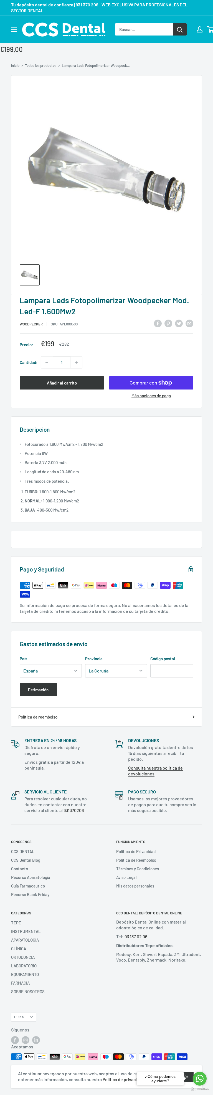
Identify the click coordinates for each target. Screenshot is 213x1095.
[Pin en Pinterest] (168, 323)
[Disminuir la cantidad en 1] (47, 362)
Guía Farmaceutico (28, 885)
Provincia (94, 658)
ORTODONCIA (23, 957)
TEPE (16, 922)
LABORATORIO (24, 965)
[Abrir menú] (14, 29)
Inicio (15, 65)
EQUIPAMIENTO (25, 974)
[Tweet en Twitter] (179, 323)
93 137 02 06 (136, 936)
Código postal (162, 658)
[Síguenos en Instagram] (25, 1040)
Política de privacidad (123, 1079)
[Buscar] (180, 29)
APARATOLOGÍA (25, 939)
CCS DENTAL (22, 851)
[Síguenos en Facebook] (15, 1040)
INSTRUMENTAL (26, 931)
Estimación (38, 689)
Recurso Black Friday (30, 894)
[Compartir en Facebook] (158, 323)
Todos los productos (40, 65)
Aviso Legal (126, 877)
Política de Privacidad (136, 851)
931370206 (74, 810)
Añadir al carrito (62, 382)
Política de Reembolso (136, 860)
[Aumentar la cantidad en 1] (76, 362)
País (23, 658)
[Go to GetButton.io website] (200, 1089)
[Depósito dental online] (63, 29)
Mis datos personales (135, 885)
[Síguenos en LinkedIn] (36, 1040)
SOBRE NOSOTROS (28, 991)
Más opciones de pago (151, 395)
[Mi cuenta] (199, 29)
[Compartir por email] (189, 323)
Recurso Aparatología (30, 877)
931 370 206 (87, 4)
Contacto (19, 868)
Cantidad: (28, 362)
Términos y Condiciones (137, 868)
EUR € (19, 1017)
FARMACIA (20, 982)
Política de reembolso (37, 716)
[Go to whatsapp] (200, 1079)
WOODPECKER (31, 324)
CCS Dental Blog (25, 860)
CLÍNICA (18, 948)
